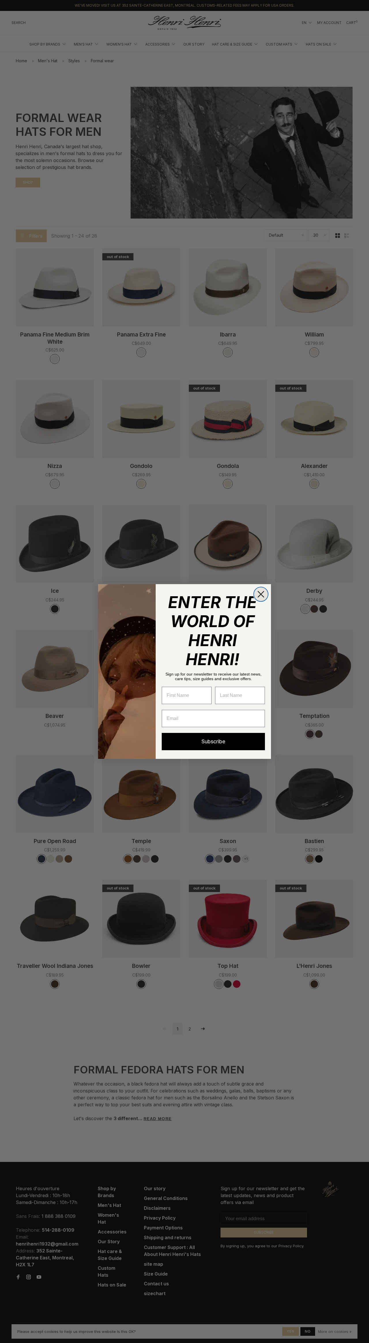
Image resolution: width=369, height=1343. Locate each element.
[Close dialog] (261, 594)
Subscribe (213, 741)
